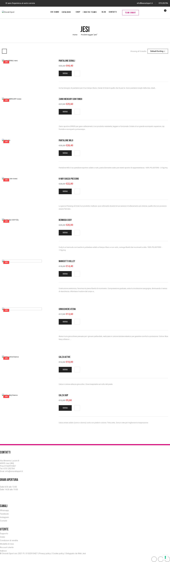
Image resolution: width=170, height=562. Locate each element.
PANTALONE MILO (66, 140)
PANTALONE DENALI (67, 60)
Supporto (4, 533)
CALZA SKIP (63, 395)
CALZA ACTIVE (64, 357)
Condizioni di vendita (9, 540)
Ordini (2, 537)
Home (75, 35)
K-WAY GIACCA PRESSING (69, 178)
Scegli (65, 73)
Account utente (7, 547)
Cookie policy (58, 553)
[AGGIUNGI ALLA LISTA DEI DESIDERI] (77, 73)
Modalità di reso (7, 544)
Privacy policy (45, 553)
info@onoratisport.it (145, 3)
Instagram (4, 517)
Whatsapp (4, 510)
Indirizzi (3, 551)
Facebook (4, 514)
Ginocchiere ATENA (67, 309)
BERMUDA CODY (65, 220)
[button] (164, 12)
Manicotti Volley (67, 261)
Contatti (3, 521)
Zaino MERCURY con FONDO (70, 99)
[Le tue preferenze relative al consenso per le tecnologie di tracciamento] (165, 557)
